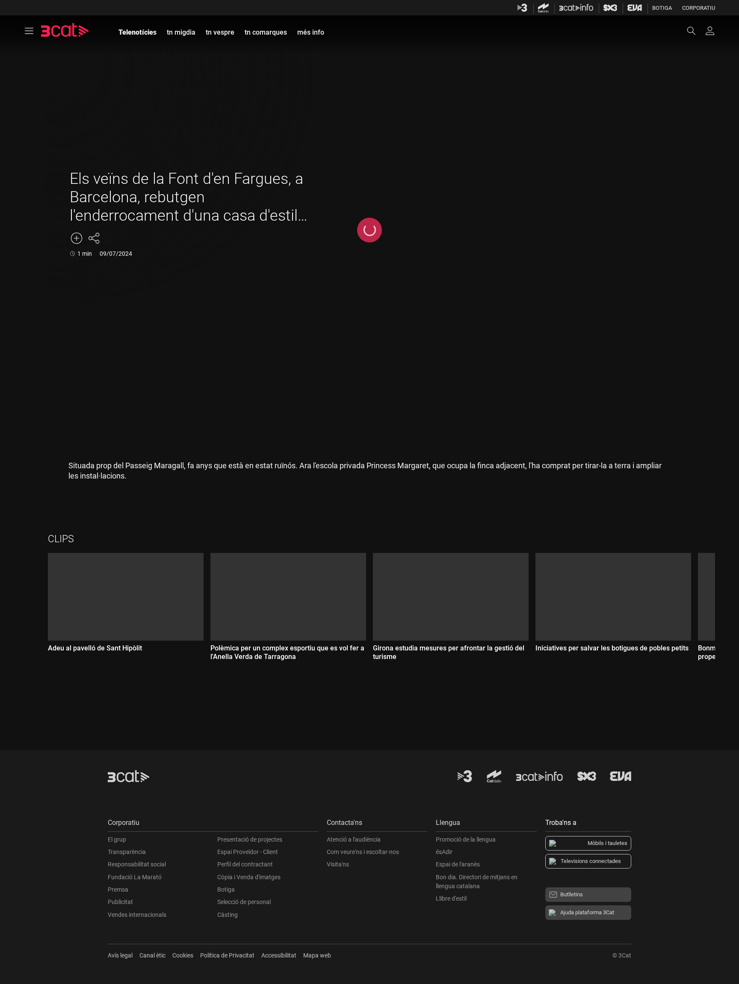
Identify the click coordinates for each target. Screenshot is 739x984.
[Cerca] (695, 31)
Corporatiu (698, 8)
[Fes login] (710, 31)
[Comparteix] (94, 238)
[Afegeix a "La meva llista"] (76, 238)
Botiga (662, 8)
